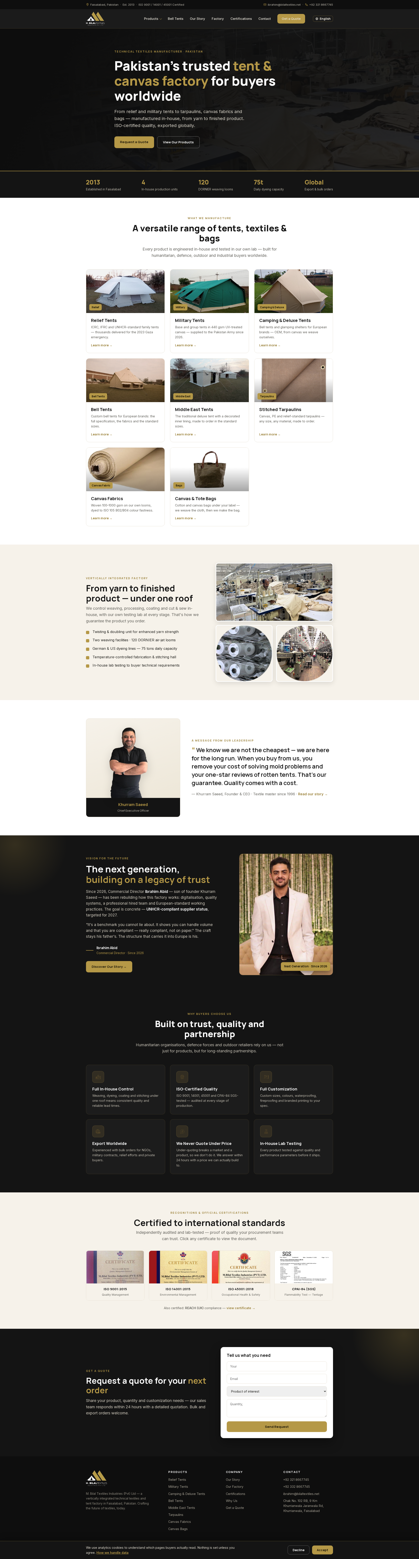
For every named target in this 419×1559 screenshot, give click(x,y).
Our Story (197, 19)
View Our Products (178, 142)
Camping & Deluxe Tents (186, 1494)
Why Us (231, 1501)
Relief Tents (177, 1479)
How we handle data (112, 1552)
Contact (264, 19)
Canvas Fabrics (179, 1521)
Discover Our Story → (109, 966)
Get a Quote (291, 18)
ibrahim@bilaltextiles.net (301, 1494)
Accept (322, 1550)
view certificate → (241, 1308)
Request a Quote (134, 142)
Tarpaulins (175, 1515)
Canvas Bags (178, 1529)
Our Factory (234, 1486)
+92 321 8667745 (296, 1479)
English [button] (325, 19)
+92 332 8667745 (296, 1486)
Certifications (241, 19)
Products (151, 19)
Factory (218, 19)
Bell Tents (175, 19)
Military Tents (178, 1486)
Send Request (277, 1426)
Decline (298, 1550)
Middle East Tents (181, 1508)
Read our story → (313, 794)
